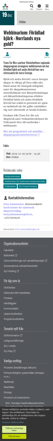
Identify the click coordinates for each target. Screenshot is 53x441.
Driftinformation (11, 335)
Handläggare (10, 303)
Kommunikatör (11, 308)
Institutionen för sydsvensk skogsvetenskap (25, 181)
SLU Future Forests (28, 186)
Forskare (8, 298)
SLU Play (8, 351)
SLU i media (9, 345)
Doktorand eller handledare (17, 292)
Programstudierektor (14, 319)
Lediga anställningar (14, 340)
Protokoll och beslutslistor (17, 397)
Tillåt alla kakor (14, 436)
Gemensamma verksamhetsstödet (21, 265)
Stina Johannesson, (14, 204)
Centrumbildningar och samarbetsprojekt (24, 260)
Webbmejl (9, 381)
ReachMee (9, 387)
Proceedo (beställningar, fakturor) (20, 367)
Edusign (8, 392)
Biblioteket (9, 255)
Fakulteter (9, 250)
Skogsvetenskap (12, 176)
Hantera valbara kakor (13, 422)
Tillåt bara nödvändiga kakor (14, 429)
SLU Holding (10, 271)
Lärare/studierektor (13, 313)
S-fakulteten (10, 186)
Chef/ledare (9, 287)
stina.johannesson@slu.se (17, 214)
